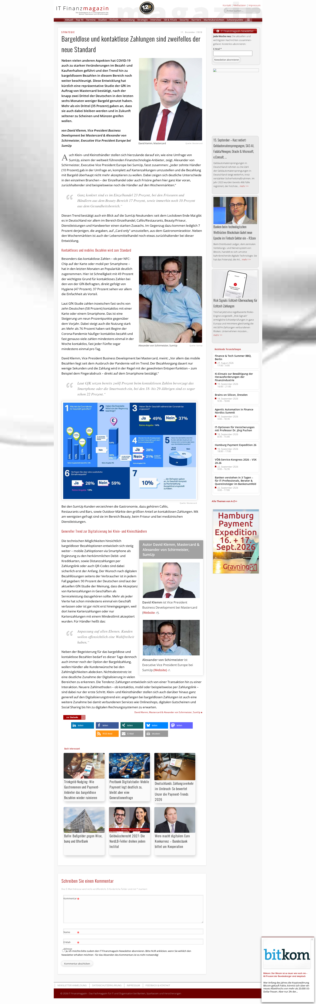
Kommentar (71, 899)
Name (71, 932)
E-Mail (217, 49)
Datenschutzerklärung (106, 985)
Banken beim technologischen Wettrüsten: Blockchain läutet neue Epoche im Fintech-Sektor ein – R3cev (234, 232)
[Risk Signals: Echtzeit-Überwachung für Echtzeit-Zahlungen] (235, 284)
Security (184, 19)
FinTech (114, 19)
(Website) (160, 670)
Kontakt (227, 5)
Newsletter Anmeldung (71, 985)
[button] (248, 20)
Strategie (142, 19)
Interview (155, 19)
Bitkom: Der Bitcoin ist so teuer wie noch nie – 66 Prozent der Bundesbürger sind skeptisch (285, 974)
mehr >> (244, 186)
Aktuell (69, 19)
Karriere (196, 19)
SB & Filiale (170, 19)
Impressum (254, 5)
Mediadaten (239, 5)
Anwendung (128, 19)
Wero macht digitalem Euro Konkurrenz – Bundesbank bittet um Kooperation (172, 841)
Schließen (312, 939)
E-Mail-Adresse (71, 945)
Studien (102, 19)
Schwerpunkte (235, 19)
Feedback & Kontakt (158, 985)
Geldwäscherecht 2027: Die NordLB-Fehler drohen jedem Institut (128, 841)
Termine (90, 19)
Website (149, 612)
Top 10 (79, 19)
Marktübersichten (214, 19)
